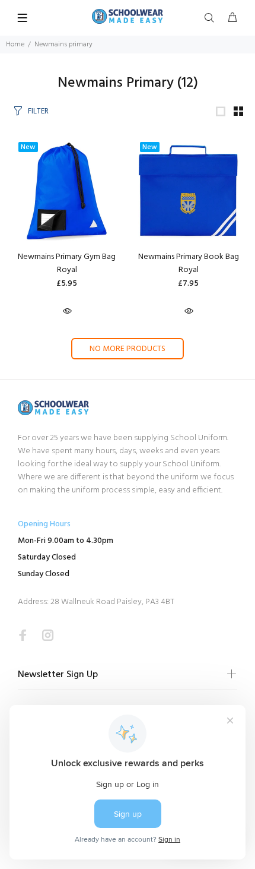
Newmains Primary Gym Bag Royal (67, 263)
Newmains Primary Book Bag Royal (188, 263)
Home (15, 44)
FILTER (38, 111)
